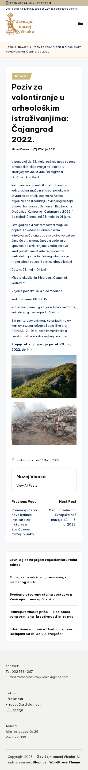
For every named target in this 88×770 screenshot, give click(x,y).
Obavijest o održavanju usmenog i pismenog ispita (38, 579)
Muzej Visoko (31, 476)
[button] (26, 485)
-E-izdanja (14, 710)
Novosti (21, 76)
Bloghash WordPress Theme (56, 762)
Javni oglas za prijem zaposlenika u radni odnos (43, 562)
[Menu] (80, 23)
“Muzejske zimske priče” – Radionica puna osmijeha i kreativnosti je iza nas (41, 614)
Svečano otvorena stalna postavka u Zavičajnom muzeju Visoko (41, 596)
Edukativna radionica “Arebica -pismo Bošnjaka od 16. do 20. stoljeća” (41, 631)
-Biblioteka (14, 699)
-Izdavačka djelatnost (23, 704)
